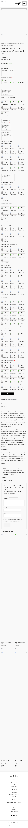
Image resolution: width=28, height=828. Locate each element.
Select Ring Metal (5, 122)
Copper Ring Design (6, 265)
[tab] (14, 403)
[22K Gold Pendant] (8, 175)
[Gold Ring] (6, 129)
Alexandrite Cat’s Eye (14, 794)
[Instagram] (16, 815)
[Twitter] (14, 815)
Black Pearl (14, 796)
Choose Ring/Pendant (6, 77)
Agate (14, 805)
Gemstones (7, 43)
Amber (14, 807)
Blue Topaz (14, 813)
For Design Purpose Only (6, 98)
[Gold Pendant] (7, 94)
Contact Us (14, 786)
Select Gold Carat (5, 132)
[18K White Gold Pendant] (8, 176)
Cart (14, 784)
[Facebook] (11, 815)
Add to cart (8, 393)
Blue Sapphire (12, 43)
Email (5, 513)
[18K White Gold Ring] (7, 135)
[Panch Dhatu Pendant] (7, 90)
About (14, 781)
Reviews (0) (4, 406)
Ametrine (14, 809)
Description (4, 403)
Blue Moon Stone (14, 811)
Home (2, 43)
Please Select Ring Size (6, 118)
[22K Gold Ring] (7, 134)
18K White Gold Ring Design (8, 360)
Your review (6, 498)
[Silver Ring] (6, 127)
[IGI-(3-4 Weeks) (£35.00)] (7, 70)
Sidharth (19, 825)
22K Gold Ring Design (6, 328)
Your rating (6, 496)
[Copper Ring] (6, 126)
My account (14, 782)
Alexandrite (14, 792)
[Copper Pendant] (7, 91)
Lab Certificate (4, 68)
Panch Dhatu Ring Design (7, 141)
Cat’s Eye (14, 799)
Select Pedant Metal (6, 87)
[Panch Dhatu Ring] (6, 125)
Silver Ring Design (5, 297)
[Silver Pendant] (7, 92)
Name (5, 507)
